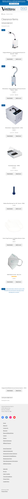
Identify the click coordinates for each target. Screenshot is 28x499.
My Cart (5, 471)
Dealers (5, 438)
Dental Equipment (7, 448)
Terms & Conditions (7, 476)
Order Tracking (6, 474)
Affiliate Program (7, 443)
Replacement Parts (7, 458)
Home (4, 14)
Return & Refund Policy (8, 433)
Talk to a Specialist (14, 3)
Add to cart (18, 59)
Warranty (5, 430)
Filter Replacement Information (10, 461)
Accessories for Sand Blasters (9, 456)
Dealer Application (7, 440)
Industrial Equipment (8, 451)
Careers (5, 435)
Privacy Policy (6, 479)
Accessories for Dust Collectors (10, 453)
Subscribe (5, 469)
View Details (10, 59)
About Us (5, 425)
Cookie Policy (6, 481)
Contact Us (5, 428)
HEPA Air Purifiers (7, 463)
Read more (18, 136)
